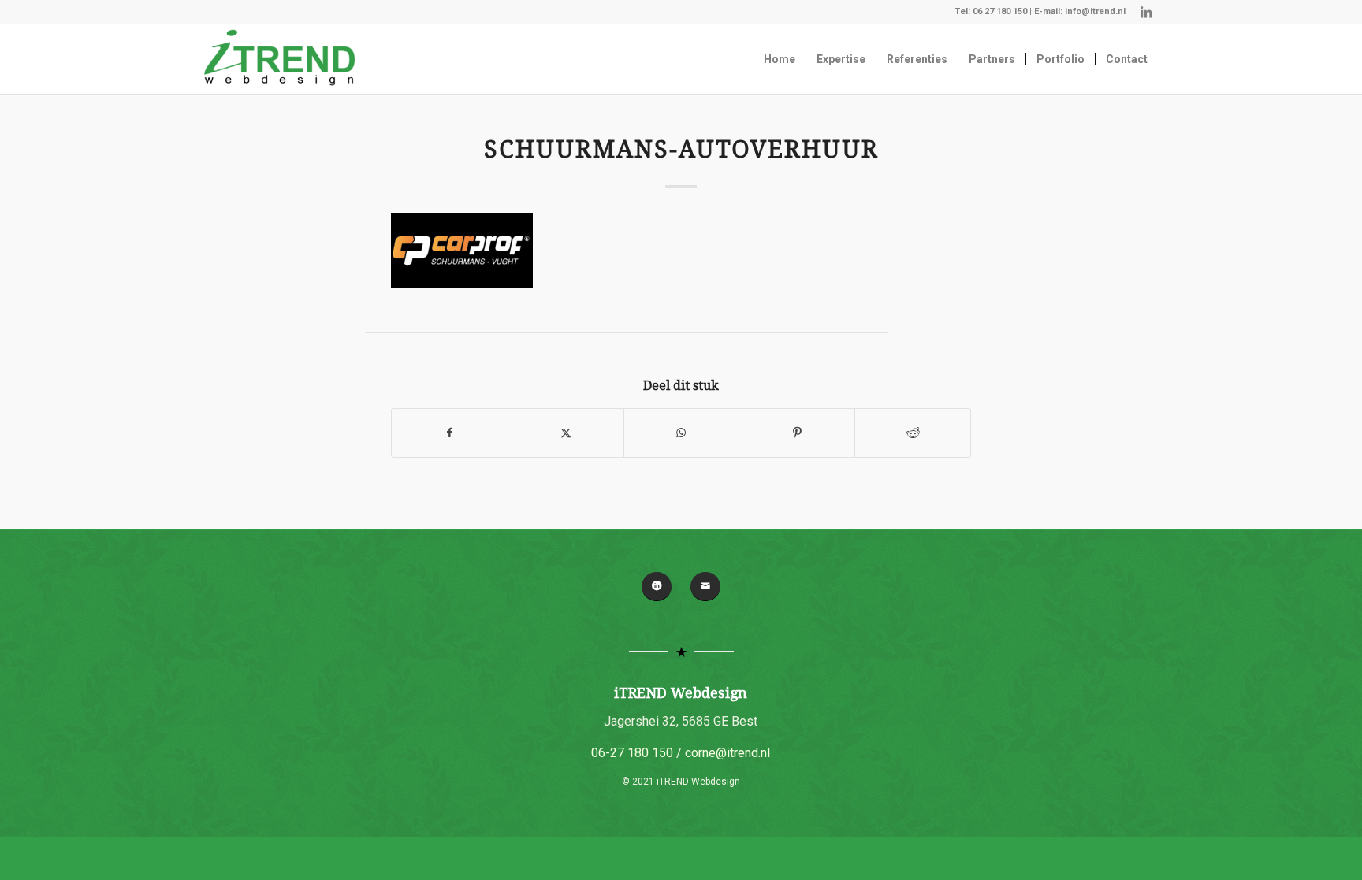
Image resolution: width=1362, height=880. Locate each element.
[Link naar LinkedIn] (1146, 12)
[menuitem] (780, 59)
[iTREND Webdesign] (279, 59)
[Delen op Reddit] (912, 433)
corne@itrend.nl (727, 752)
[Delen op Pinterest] (796, 433)
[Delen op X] (565, 433)
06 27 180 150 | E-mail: (1019, 11)
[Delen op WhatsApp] (681, 433)
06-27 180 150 (632, 752)
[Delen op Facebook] (450, 433)
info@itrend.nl (1095, 11)
